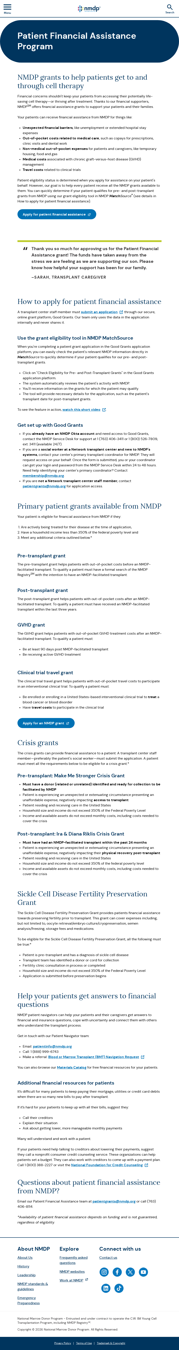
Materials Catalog (71, 1067)
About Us (25, 1257)
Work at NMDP (76, 1280)
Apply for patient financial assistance (59, 214)
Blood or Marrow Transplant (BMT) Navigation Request (96, 1057)
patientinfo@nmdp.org (52, 1046)
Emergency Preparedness (28, 1300)
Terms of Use (84, 1343)
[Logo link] (89, 8)
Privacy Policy (62, 1343)
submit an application (102, 312)
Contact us (108, 1257)
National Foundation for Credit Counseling (109, 1165)
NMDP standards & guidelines (32, 1286)
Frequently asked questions (74, 1260)
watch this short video (84, 409)
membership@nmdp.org (43, 475)
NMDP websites (72, 1271)
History (23, 1266)
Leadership (26, 1275)
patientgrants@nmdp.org (44, 486)
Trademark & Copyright (111, 1343)
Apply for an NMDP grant (49, 723)
